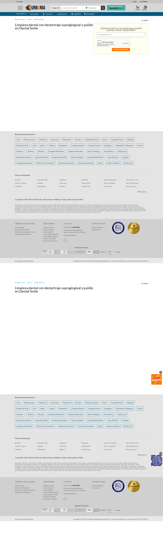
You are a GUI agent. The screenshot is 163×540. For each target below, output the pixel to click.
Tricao (139, 145)
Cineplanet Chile (42, 180)
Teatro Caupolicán (109, 183)
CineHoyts (18, 186)
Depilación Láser (91, 139)
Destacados (34, 14)
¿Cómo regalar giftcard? (50, 234)
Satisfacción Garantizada (23, 234)
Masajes (130, 139)
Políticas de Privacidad (22, 230)
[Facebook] (65, 240)
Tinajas (51, 145)
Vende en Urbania (97, 227)
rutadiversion (62, 14)
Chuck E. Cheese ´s (21, 183)
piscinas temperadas (85, 163)
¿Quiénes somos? (48, 227)
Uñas (105, 139)
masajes (125, 157)
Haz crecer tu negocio (50, 241)
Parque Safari (86, 183)
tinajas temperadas (75, 151)
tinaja (100, 163)
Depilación (63, 145)
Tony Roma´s (108, 186)
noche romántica (113, 163)
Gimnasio (54, 139)
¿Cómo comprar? (48, 230)
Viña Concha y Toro (132, 180)
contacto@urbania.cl (70, 235)
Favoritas (49, 14)
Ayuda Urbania (19, 227)
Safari (42, 145)
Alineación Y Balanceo (124, 145)
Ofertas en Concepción (45, 163)
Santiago (20, 1)
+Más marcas (141, 192)
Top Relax (77, 14)
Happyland (62, 180)
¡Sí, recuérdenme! (121, 49)
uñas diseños (109, 151)
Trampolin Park (117, 139)
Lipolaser (19, 151)
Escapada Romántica (56, 151)
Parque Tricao (86, 186)
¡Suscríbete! (143, 1)
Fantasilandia (41, 186)
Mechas (31, 151)
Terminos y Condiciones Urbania (25, 232)
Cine (18, 139)
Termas (78, 139)
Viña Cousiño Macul (132, 183)
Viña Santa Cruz (131, 186)
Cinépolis (40, 183)
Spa (34, 145)
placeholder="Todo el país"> (94, 8)
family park (122, 151)
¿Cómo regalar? (48, 232)
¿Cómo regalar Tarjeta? (50, 236)
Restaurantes (29, 139)
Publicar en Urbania (49, 239)
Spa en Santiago (93, 151)
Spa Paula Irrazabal (110, 180)
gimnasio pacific (42, 157)
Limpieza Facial (94, 145)
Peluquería (67, 139)
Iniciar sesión (96, 230)
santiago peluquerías (24, 163)
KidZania (62, 186)
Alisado (41, 151)
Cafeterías (43, 139)
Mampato (85, 180)
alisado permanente (23, 157)
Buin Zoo (18, 180)
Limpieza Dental (77, 145)
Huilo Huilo (62, 183)
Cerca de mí (90, 14)
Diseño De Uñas (22, 145)
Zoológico (108, 145)
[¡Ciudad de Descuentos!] (35, 7)
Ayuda (135, 1)
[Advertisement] (81, 115)
